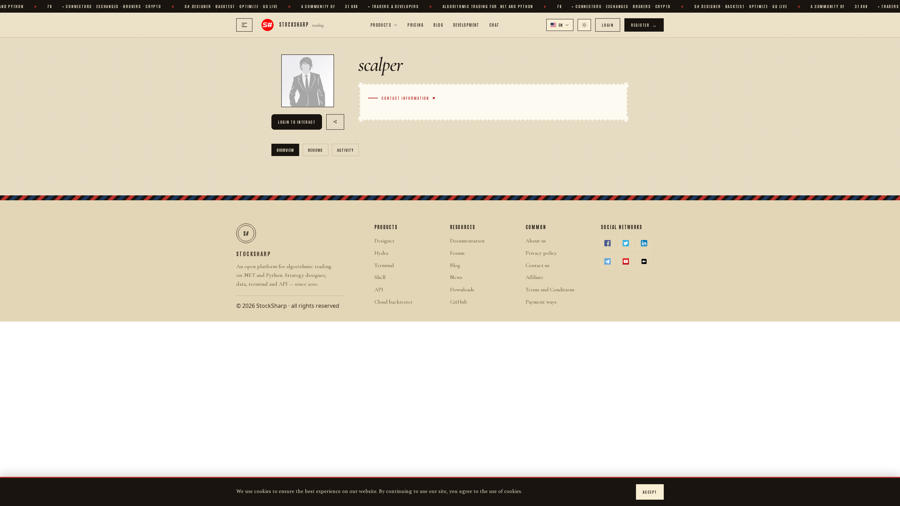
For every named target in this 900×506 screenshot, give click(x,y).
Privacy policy (541, 253)
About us (536, 241)
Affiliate (535, 277)
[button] (560, 25)
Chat (494, 24)
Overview (285, 150)
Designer (384, 241)
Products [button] (381, 24)
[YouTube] (625, 261)
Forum (457, 253)
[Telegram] (607, 261)
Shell (379, 277)
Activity (345, 150)
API (378, 289)
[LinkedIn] (644, 243)
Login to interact (296, 121)
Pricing (415, 24)
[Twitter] (625, 243)
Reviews (315, 150)
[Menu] (244, 25)
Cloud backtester (393, 302)
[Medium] (644, 261)
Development (466, 24)
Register (644, 24)
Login (607, 24)
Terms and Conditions (550, 289)
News (456, 277)
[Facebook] (607, 243)
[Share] (335, 122)
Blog (438, 24)
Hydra (381, 253)
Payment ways (541, 302)
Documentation (467, 241)
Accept (650, 491)
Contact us (537, 265)
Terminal (384, 265)
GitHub (458, 302)
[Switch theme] (584, 25)
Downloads (462, 289)
